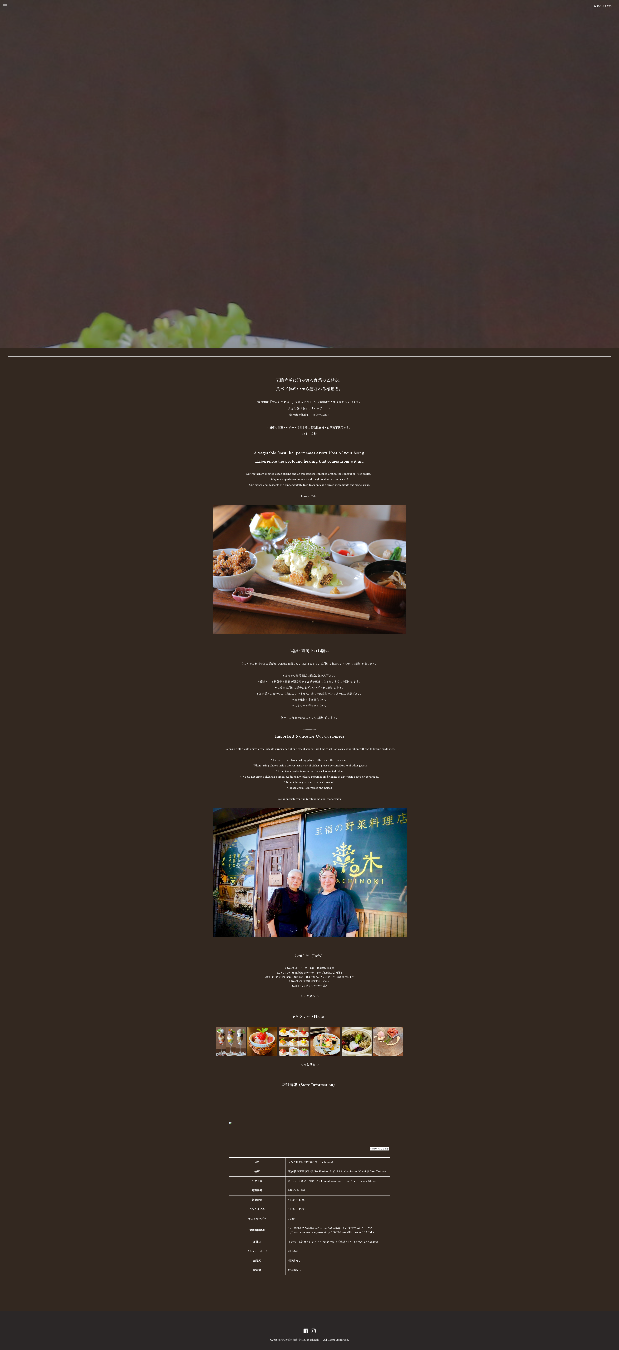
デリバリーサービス (316, 986)
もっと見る (309, 996)
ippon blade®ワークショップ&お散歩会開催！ (317, 972)
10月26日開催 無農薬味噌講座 (316, 968)
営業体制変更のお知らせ (316, 981)
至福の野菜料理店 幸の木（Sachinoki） (300, 1340)
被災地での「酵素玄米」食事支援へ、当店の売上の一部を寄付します (316, 977)
